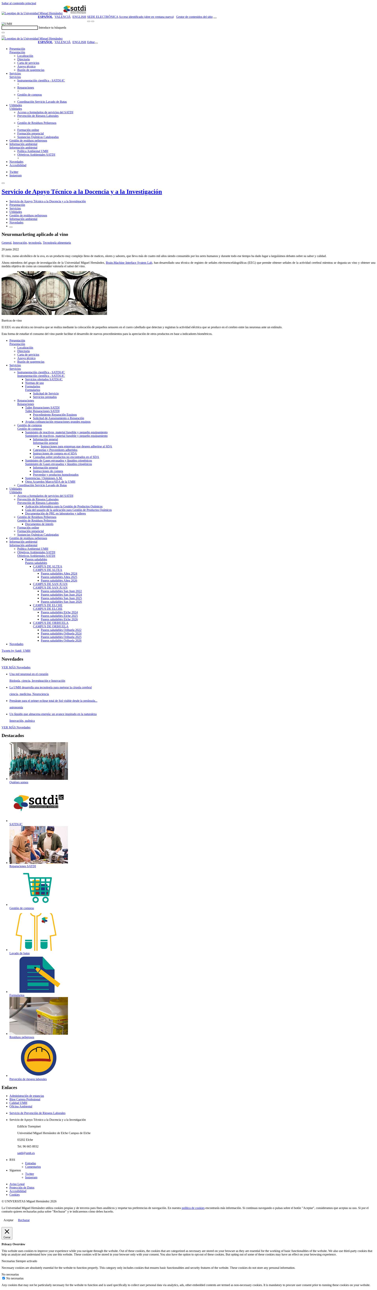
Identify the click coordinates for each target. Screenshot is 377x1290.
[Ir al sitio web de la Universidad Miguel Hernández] (32, 13)
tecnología (34, 242)
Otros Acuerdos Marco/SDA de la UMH (50, 481)
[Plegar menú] (96, 43)
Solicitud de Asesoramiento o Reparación (58, 418)
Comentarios (33, 1166)
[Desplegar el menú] (92, 21)
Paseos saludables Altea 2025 (59, 577)
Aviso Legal (17, 1184)
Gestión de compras (29, 94)
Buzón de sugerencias (30, 70)
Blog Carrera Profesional (24, 1099)
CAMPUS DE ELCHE (47, 605)
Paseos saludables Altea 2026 (59, 580)
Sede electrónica (102, 16)
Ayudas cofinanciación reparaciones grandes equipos (58, 421)
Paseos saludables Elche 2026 (59, 619)
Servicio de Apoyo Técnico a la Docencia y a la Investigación (82, 191)
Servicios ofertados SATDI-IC (44, 379)
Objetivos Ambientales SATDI (36, 154)
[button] (17, 52)
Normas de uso (34, 383)
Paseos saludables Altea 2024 (59, 573)
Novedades (16, 161)
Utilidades (15, 105)
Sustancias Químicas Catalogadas (38, 137)
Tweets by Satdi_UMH (16, 650)
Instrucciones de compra (48, 471)
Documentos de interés (39, 524)
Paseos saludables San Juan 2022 (61, 591)
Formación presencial (30, 133)
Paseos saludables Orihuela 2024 (61, 633)
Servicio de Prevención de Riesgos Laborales (37, 1113)
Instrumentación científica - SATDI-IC (41, 80)
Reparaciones (25, 87)
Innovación (20, 242)
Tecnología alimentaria (57, 242)
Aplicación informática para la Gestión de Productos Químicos (63, 506)
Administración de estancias (26, 1095)
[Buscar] (3, 32)
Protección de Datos (21, 1187)
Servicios (15, 73)
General (6, 242)
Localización (25, 55)
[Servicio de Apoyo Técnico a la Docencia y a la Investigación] (75, 13)
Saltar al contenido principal (19, 3)
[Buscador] (215, 17)
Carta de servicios (28, 63)
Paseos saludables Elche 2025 (59, 615)
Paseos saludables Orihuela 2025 (61, 637)
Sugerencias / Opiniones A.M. (43, 478)
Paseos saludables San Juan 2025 (61, 598)
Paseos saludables (36, 559)
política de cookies (193, 1208)
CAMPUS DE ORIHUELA (51, 623)
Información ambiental (23, 144)
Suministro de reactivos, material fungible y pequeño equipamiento (66, 432)
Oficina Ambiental (20, 1106)
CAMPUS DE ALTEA (47, 566)
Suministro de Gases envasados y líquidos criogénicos (58, 460)
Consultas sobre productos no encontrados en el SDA (66, 457)
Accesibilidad (17, 165)
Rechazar (24, 1220)
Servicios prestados (45, 397)
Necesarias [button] (9, 1261)
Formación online (28, 130)
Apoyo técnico (26, 66)
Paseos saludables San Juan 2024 (61, 594)
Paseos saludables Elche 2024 (59, 612)
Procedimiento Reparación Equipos (55, 414)
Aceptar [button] (8, 1220)
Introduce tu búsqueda (52, 27)
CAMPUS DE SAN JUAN (50, 584)
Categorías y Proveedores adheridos (55, 450)
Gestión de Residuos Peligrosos (36, 123)
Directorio (23, 59)
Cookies (14, 1194)
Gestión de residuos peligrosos (28, 140)
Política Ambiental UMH (32, 151)
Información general (45, 439)
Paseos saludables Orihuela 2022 (61, 630)
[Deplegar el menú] (11, 227)
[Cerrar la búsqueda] (3, 36)
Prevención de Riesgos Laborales (38, 115)
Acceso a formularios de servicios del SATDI (45, 112)
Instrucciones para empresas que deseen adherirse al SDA (76, 446)
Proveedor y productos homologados (56, 474)
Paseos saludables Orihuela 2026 (61, 640)
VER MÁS (16, 667)
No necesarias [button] (10, 1274)
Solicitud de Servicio (46, 393)
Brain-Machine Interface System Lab (129, 262)
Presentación (17, 48)
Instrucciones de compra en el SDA (55, 453)
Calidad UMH (18, 1103)
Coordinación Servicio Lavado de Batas (42, 101)
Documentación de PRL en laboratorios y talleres (55, 513)
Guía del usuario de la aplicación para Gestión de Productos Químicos (68, 510)
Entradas (30, 1163)
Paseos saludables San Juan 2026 (61, 601)
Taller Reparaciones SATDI (42, 407)
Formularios (32, 386)
